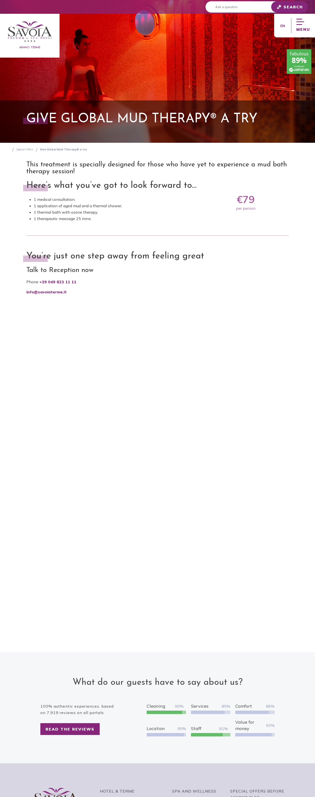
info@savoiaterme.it (46, 291)
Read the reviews (70, 729)
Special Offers (24, 149)
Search (293, 6)
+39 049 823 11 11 (57, 281)
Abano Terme (29, 47)
